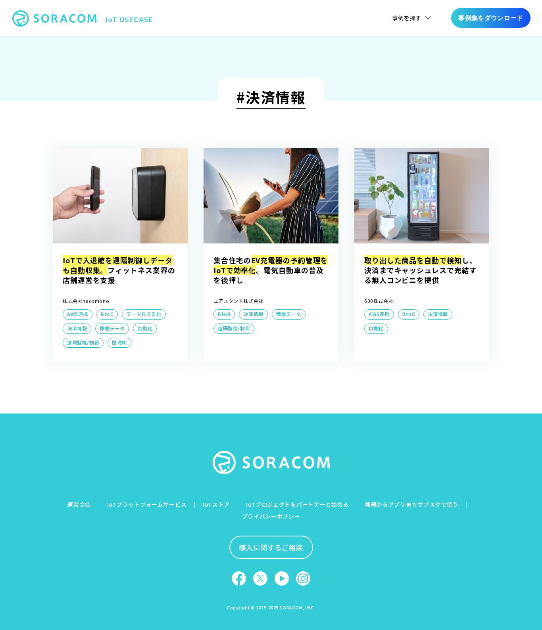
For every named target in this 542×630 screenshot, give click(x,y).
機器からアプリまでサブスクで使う (411, 504)
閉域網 (119, 342)
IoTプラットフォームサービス (147, 504)
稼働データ (112, 328)
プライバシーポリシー (271, 516)
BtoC (107, 313)
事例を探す (407, 18)
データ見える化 (143, 313)
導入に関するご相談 (271, 547)
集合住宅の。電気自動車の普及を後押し (270, 270)
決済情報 (77, 328)
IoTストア (216, 504)
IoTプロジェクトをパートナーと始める (297, 504)
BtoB (224, 313)
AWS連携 (77, 313)
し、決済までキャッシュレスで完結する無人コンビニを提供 (420, 270)
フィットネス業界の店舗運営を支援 (119, 270)
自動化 (144, 328)
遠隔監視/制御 (83, 342)
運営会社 (79, 504)
